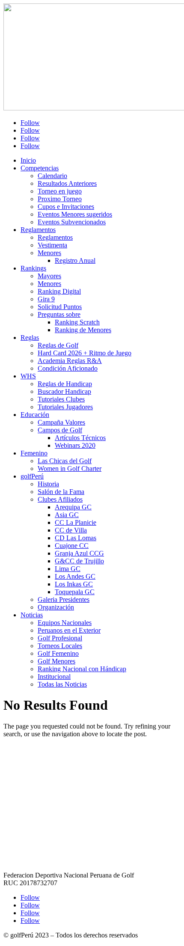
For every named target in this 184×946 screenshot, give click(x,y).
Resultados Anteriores (67, 183)
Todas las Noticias (62, 684)
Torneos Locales (60, 645)
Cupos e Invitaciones (66, 206)
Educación (35, 414)
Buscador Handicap (64, 391)
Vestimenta (52, 245)
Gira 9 (46, 299)
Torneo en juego (60, 191)
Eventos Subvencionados (72, 222)
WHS (28, 376)
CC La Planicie (75, 522)
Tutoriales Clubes (61, 399)
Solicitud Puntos (60, 306)
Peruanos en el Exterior (69, 630)
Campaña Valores (61, 422)
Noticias (32, 615)
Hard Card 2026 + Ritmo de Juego (84, 353)
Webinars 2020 (75, 445)
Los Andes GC (75, 576)
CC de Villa (71, 530)
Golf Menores (56, 661)
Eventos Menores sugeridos (75, 214)
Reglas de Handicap (65, 383)
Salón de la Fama (61, 491)
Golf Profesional (60, 638)
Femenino (34, 453)
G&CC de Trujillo (79, 561)
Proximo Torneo (60, 198)
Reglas (30, 337)
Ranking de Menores (83, 329)
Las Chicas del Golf (65, 460)
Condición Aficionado (68, 368)
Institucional (54, 676)
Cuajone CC (72, 545)
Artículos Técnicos (80, 437)
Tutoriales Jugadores (65, 407)
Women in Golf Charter (69, 468)
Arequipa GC (73, 507)
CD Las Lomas (75, 537)
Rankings (33, 268)
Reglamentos (38, 229)
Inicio (28, 160)
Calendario (52, 175)
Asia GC (67, 514)
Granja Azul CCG (79, 553)
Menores (49, 252)
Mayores (49, 276)
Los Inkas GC (74, 584)
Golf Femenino (58, 653)
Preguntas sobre (59, 314)
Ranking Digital (59, 291)
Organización (56, 607)
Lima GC (67, 568)
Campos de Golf (60, 430)
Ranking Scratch (77, 322)
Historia (48, 484)
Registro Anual (75, 260)
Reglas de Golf (58, 345)
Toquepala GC (75, 591)
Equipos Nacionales (65, 622)
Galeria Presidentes (63, 599)
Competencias (40, 168)
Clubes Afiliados (60, 499)
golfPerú (32, 476)
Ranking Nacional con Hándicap (82, 668)
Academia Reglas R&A (70, 360)
